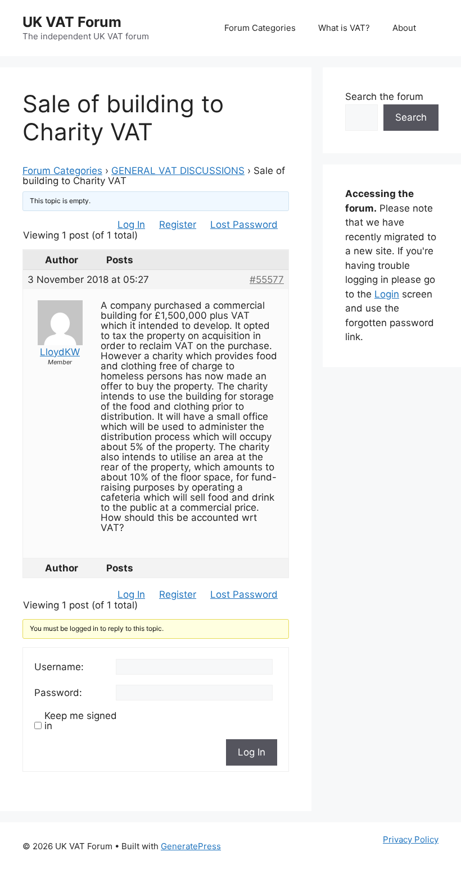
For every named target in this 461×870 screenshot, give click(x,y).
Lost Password (244, 224)
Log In (131, 224)
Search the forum (384, 96)
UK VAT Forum (71, 21)
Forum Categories (260, 27)
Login (386, 294)
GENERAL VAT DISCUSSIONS (178, 170)
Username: (59, 667)
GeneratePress (191, 846)
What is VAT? (344, 27)
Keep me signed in (80, 721)
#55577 (267, 279)
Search (411, 117)
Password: (58, 693)
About (404, 27)
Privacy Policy (411, 839)
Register (177, 224)
